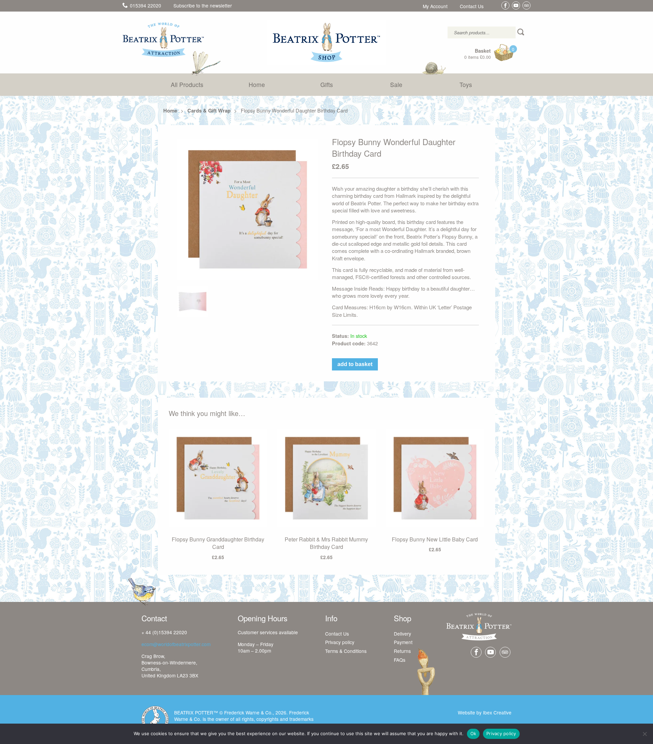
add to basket (354, 364)
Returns (402, 651)
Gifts (326, 84)
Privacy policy (339, 642)
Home (257, 84)
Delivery (402, 633)
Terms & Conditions (346, 651)
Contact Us (472, 6)
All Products (187, 84)
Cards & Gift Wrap (209, 110)
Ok (473, 733)
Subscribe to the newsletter (202, 5)
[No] (644, 733)
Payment (403, 642)
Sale (396, 84)
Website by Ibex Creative (485, 712)
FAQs (399, 660)
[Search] (521, 32)
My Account (435, 6)
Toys (465, 84)
